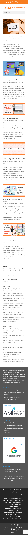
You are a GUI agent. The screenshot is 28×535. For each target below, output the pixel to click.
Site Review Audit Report (15, 502)
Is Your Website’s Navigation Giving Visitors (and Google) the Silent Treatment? (12, 354)
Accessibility (8, 516)
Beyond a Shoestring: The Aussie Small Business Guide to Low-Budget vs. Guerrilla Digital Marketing (13, 319)
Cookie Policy (9, 514)
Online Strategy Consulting (11, 390)
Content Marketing (7, 40)
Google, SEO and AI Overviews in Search (13, 340)
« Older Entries (7, 264)
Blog (17, 510)
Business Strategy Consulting (16, 38)
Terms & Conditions (9, 512)
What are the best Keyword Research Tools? (13, 37)
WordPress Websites (9, 423)
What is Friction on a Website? (10, 118)
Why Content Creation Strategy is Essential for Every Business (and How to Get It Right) (14, 331)
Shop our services (16, 508)
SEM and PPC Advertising (11, 433)
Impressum (11, 521)
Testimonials (11, 510)
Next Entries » (21, 264)
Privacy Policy (19, 512)
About (5, 498)
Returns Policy (6, 519)
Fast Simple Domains (17, 530)
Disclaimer (17, 514)
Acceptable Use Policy (17, 519)
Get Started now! (7, 282)
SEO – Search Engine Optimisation (13, 425)
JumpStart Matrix (17, 528)
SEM (4, 500)
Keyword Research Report (15, 498)
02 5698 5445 (10, 275)
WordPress (8, 508)
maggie (6, 38)
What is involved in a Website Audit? (12, 239)
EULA (17, 521)
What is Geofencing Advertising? (15, 500)
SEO (4, 122)
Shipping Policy (17, 516)
